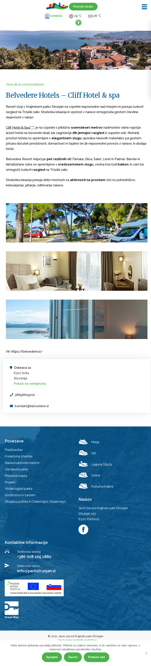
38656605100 (25, 395)
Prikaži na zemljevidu (30, 383)
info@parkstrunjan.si (36, 570)
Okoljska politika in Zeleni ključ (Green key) (35, 501)
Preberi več (96, 657)
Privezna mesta (16, 476)
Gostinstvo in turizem (20, 495)
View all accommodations (25, 84)
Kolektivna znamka (18, 456)
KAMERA (56, 16)
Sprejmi (52, 657)
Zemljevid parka (16, 469)
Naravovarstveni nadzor (22, 463)
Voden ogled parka (18, 488)
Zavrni (72, 657)
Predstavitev (14, 450)
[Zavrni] (146, 653)
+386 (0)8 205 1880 (34, 556)
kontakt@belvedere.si (32, 406)
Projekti (10, 482)
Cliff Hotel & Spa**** (20, 127)
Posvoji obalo (83, 6)
